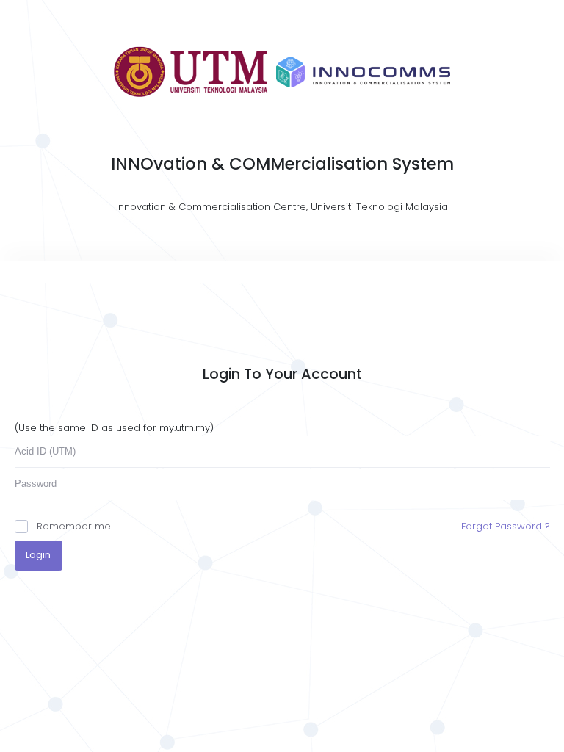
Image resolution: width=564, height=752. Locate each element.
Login (38, 555)
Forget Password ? (505, 526)
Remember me (74, 526)
